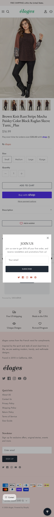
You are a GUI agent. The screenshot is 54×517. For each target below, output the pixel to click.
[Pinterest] (35, 277)
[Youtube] (31, 277)
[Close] (48, 238)
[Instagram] (27, 277)
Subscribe (27, 269)
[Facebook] (23, 277)
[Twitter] (19, 277)
